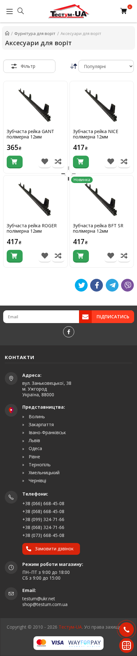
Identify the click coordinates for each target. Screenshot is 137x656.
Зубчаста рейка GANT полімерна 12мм (30, 134)
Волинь (36, 416)
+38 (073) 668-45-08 (43, 535)
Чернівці (36, 480)
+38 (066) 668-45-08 (43, 503)
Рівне (33, 457)
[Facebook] (68, 331)
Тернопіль (39, 464)
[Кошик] (125, 11)
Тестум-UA (70, 627)
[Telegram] (112, 285)
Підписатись (113, 317)
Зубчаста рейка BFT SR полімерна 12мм (98, 228)
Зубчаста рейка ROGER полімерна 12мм (32, 228)
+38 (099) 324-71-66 (43, 519)
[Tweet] (81, 285)
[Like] (96, 285)
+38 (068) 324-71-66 (43, 527)
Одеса (34, 448)
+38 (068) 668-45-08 (43, 511)
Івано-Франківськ (46, 432)
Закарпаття (40, 424)
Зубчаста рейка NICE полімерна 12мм (95, 134)
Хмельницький (43, 472)
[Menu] (8, 11)
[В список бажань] (45, 162)
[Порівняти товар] (58, 162)
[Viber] (127, 285)
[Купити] (15, 162)
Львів (33, 440)
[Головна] (7, 33)
